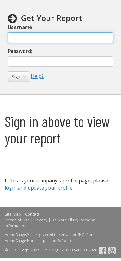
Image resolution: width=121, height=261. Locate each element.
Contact (32, 214)
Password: (21, 51)
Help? (37, 76)
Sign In (18, 76)
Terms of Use (17, 220)
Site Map (13, 214)
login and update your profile (39, 187)
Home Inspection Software (49, 240)
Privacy (40, 220)
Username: (21, 27)
